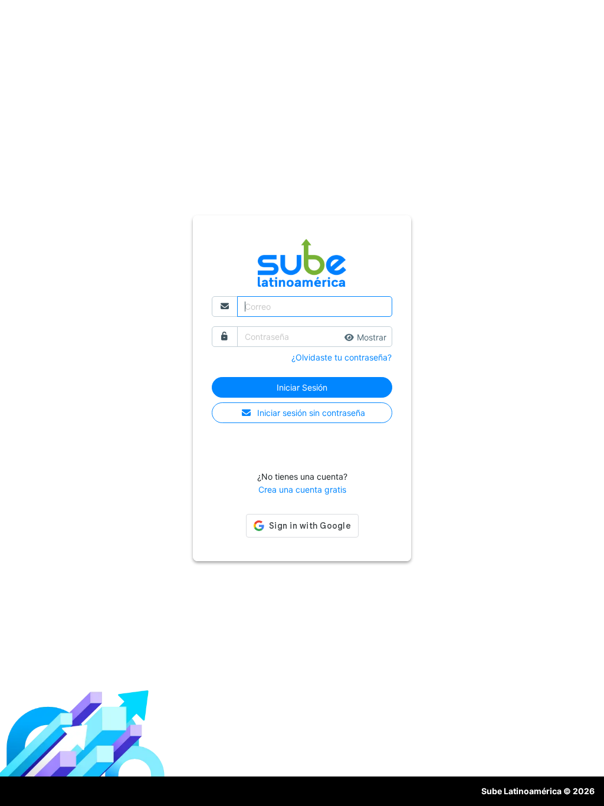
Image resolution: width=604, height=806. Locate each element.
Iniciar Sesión (302, 387)
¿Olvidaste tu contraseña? (341, 357)
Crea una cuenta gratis (302, 489)
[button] (366, 337)
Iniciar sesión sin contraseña (311, 413)
